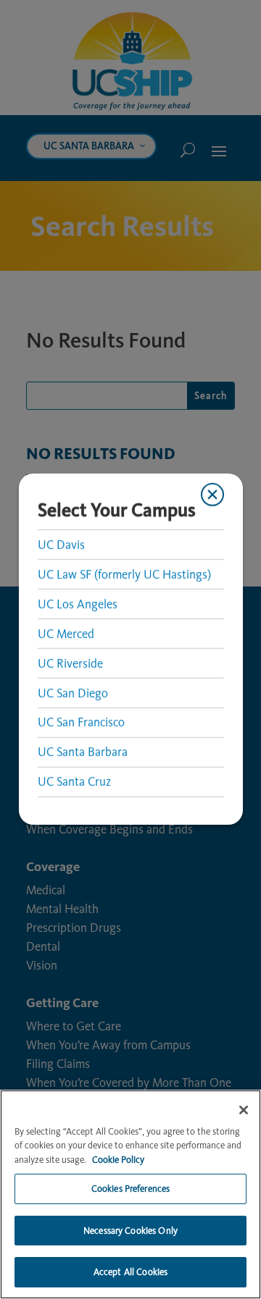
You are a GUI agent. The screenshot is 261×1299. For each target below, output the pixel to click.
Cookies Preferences (130, 1188)
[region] (130, 1194)
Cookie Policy (118, 1159)
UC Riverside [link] (69, 663)
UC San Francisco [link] (80, 722)
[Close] (244, 1110)
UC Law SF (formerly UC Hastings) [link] (123, 574)
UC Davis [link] (60, 544)
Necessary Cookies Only (130, 1230)
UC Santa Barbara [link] (82, 752)
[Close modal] (212, 494)
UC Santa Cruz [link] (73, 782)
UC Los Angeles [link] (77, 604)
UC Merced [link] (65, 633)
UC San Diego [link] (72, 693)
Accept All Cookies (130, 1271)
